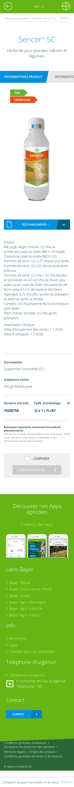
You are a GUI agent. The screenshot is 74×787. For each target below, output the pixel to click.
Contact (18, 714)
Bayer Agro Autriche (26, 608)
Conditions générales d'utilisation (25, 743)
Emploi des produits (43, 752)
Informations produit (23, 77)
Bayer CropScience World (30, 589)
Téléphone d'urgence (27, 675)
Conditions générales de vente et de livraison (33, 756)
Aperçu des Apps (38, 524)
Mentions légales (15, 752)
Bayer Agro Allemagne (27, 602)
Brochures (18, 638)
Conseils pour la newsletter (31, 651)
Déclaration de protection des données (29, 747)
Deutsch (64, 17)
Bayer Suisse (19, 595)
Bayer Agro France (24, 614)
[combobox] (37, 224)
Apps (13, 645)
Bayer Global (19, 582)
